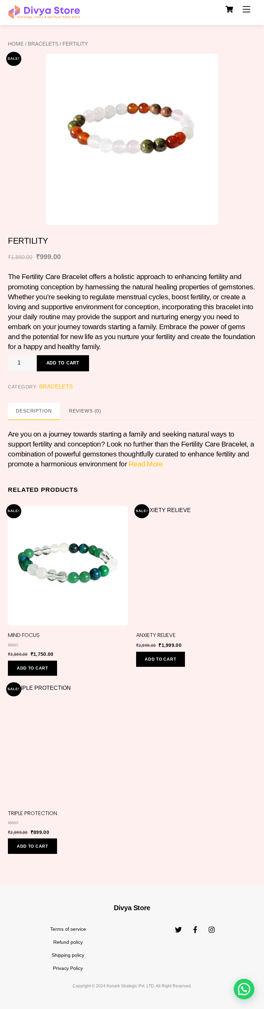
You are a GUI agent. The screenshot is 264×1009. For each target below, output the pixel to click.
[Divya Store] (44, 16)
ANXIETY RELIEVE (156, 635)
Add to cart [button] (32, 668)
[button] (244, 989)
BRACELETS (43, 44)
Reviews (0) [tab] (85, 411)
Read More (146, 464)
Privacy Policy (68, 968)
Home (16, 44)
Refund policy (68, 942)
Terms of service (68, 929)
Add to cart (62, 363)
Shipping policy (68, 955)
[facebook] (195, 929)
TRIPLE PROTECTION (32, 813)
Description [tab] (34, 411)
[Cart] (229, 9)
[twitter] (178, 929)
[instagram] (212, 929)
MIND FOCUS (24, 635)
